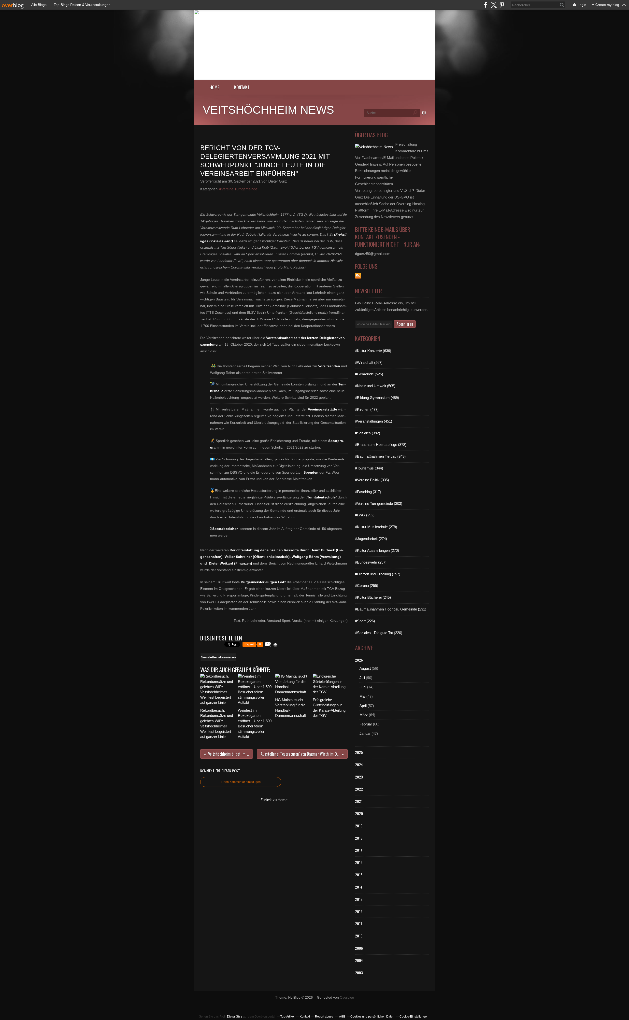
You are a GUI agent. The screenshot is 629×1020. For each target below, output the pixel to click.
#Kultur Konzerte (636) (373, 351)
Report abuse (324, 1016)
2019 (358, 825)
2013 (358, 899)
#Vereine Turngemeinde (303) (378, 503)
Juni (362, 687)
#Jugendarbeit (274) (371, 539)
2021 (358, 801)
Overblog (347, 997)
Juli (362, 678)
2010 (358, 935)
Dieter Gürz (234, 1016)
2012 (358, 911)
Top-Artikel (287, 1016)
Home (214, 87)
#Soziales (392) (367, 433)
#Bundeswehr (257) (370, 562)
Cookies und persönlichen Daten (372, 1016)
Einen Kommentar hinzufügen (241, 782)
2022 (359, 789)
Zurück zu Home (273, 800)
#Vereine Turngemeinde (238, 189)
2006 (359, 948)
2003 (359, 972)
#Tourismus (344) (369, 468)
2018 (358, 838)
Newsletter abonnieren (218, 657)
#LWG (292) (364, 515)
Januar (365, 733)
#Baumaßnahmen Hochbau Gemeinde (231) (390, 609)
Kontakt (242, 87)
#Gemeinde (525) (369, 374)
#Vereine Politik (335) (372, 480)
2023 (359, 776)
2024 (359, 764)
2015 (358, 874)
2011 (358, 923)
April (363, 706)
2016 (358, 862)
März (363, 715)
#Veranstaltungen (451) (373, 421)
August (365, 668)
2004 (359, 960)
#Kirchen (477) (367, 409)
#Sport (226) (365, 621)
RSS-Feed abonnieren (358, 276)
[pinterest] (502, 5)
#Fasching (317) (368, 492)
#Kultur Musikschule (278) (376, 527)
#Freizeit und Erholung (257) (377, 574)
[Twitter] (494, 5)
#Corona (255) (366, 585)
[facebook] (486, 5)
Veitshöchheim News (268, 109)
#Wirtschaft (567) (369, 362)
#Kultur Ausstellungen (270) (377, 550)
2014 (358, 887)
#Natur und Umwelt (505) (375, 386)
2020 (359, 813)
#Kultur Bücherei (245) (373, 597)
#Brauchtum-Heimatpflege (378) (380, 444)
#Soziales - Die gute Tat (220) (378, 633)
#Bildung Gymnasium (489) (377, 398)
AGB (342, 1016)
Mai (362, 696)
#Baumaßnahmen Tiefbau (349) (380, 456)
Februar (365, 724)
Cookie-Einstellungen (414, 1016)
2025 (359, 752)
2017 (358, 850)
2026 (359, 660)
